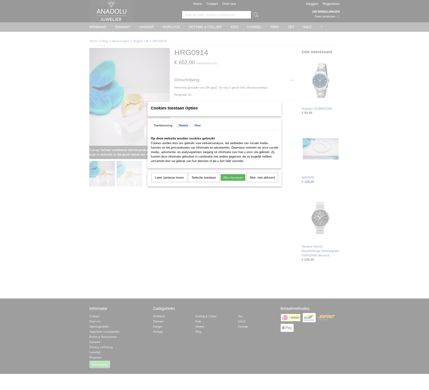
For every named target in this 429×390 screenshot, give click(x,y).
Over (197, 125)
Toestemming (163, 125)
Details (183, 125)
